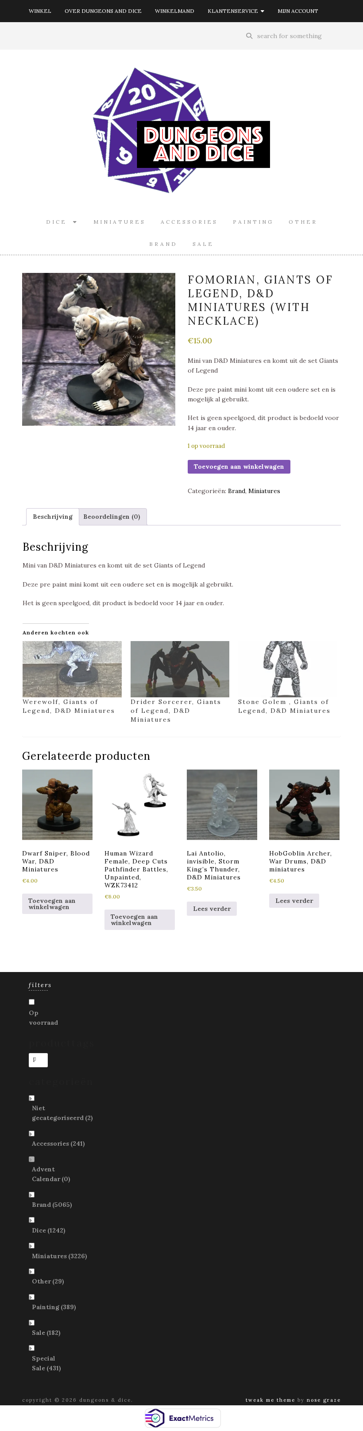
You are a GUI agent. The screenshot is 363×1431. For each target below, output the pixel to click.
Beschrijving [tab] (53, 517)
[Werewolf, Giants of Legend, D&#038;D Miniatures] (72, 669)
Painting (253, 221)
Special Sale (46, 1363)
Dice (59, 221)
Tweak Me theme (270, 1400)
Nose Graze (324, 1400)
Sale (203, 244)
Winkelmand (174, 11)
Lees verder (212, 909)
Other (303, 221)
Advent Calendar (51, 1174)
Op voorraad (43, 1018)
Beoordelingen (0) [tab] (111, 517)
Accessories (189, 221)
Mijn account (298, 11)
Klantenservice (234, 11)
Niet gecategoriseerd (62, 1113)
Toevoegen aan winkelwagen (239, 467)
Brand (163, 244)
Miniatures (119, 221)
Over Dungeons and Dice (103, 11)
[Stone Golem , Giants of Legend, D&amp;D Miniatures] (287, 669)
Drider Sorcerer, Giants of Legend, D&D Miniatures (176, 710)
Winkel (40, 11)
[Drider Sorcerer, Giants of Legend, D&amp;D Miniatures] (180, 669)
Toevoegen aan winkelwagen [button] (52, 904)
